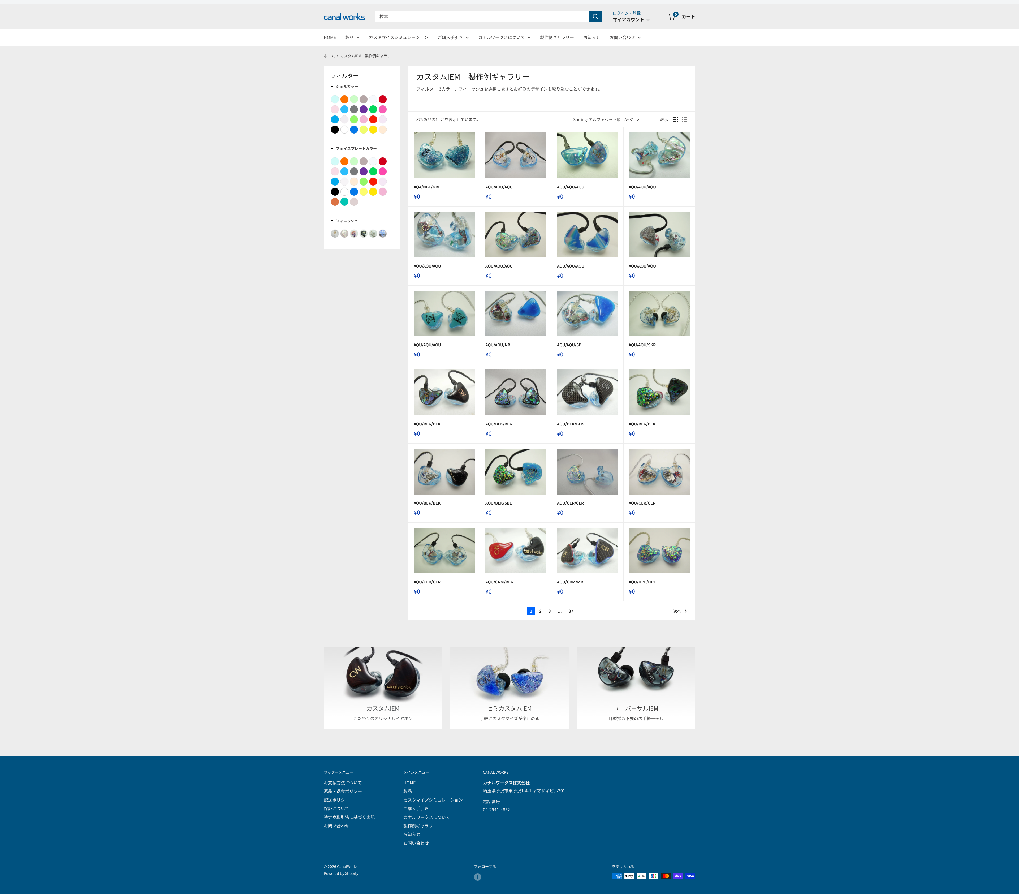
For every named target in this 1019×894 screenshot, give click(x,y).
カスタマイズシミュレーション (398, 37)
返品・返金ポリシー (343, 791)
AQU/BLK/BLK (427, 424)
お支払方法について (343, 782)
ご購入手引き (450, 37)
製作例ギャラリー (557, 37)
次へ (677, 611)
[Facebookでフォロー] (477, 876)
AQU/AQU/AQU (499, 187)
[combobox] (482, 16)
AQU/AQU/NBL (499, 344)
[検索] (595, 16)
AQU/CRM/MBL (571, 581)
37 (571, 611)
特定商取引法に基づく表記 (349, 817)
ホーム (329, 55)
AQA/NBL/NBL (427, 187)
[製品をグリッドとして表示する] (675, 119)
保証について (336, 808)
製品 (349, 37)
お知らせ (591, 37)
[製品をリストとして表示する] (684, 119)
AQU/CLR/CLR (570, 503)
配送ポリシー (336, 800)
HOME (330, 37)
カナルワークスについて (501, 37)
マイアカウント (629, 19)
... (560, 611)
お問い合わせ (622, 37)
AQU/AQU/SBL (570, 344)
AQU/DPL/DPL (642, 581)
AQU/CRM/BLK (499, 581)
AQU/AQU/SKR (642, 344)
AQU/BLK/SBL (498, 503)
